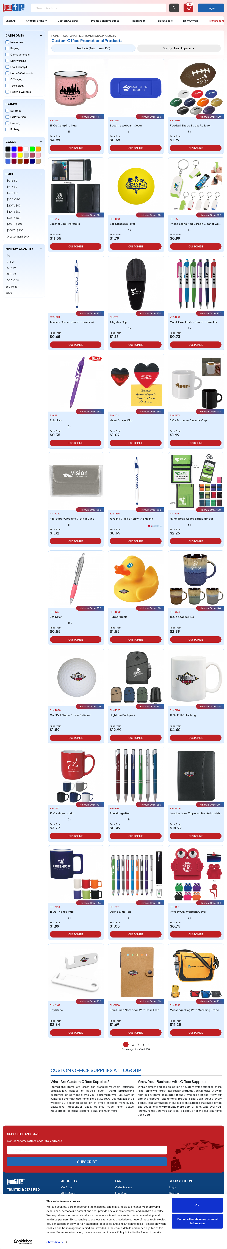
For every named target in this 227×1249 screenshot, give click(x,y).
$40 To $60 (14, 211)
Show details (54, 1242)
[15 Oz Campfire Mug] (76, 87)
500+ (8, 292)
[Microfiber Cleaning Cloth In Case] (76, 480)
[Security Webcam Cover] (136, 87)
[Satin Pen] (76, 579)
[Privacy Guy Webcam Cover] (196, 873)
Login (211, 8)
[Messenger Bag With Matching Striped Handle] (196, 972)
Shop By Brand (35, 20)
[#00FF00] (32, 149)
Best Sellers (165, 20)
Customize (75, 148)
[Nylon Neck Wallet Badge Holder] (196, 480)
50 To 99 (10, 274)
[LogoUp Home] (15, 7)
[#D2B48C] (38, 161)
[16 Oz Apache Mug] (196, 579)
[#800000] (26, 161)
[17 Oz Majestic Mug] (76, 775)
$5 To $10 (12, 193)
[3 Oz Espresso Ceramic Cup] (196, 382)
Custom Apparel (67, 20)
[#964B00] (20, 161)
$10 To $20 (13, 199)
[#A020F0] (14, 155)
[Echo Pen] (76, 382)
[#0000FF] (14, 149)
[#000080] (32, 161)
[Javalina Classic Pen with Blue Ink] (136, 480)
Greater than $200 (18, 236)
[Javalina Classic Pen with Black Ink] (76, 284)
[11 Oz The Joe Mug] (76, 873)
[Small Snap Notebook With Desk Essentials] (136, 972)
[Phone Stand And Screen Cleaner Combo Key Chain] (196, 186)
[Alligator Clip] (136, 284)
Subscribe (87, 1161)
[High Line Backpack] (136, 677)
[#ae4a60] (32, 155)
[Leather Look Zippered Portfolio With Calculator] (196, 775)
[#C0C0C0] (26, 155)
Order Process (123, 1187)
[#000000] (7, 149)
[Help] (174, 8)
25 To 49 (10, 267)
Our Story (67, 1187)
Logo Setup (122, 1193)
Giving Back (68, 1193)
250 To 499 (12, 286)
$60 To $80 (14, 217)
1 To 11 (9, 255)
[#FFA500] (38, 149)
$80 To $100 (14, 224)
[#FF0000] (20, 149)
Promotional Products (105, 20)
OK (197, 1205)
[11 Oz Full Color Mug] (196, 677)
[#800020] (14, 161)
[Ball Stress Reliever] (136, 186)
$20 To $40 (14, 205)
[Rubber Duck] (136, 579)
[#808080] (7, 155)
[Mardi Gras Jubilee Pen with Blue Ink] (196, 284)
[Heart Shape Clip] (136, 382)
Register (174, 1193)
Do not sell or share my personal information (197, 1221)
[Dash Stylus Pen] (136, 873)
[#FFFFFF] (26, 149)
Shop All (10, 20)
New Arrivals (190, 20)
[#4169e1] (7, 161)
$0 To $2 (12, 180)
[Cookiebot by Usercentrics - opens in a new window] (22, 1242)
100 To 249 (12, 280)
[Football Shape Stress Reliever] (196, 87)
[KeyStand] (76, 972)
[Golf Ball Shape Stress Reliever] (76, 677)
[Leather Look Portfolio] (76, 186)
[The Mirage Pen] (136, 775)
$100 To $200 (15, 230)
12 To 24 (10, 261)
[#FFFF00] (20, 155)
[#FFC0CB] (38, 155)
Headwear (138, 20)
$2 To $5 (12, 186)
